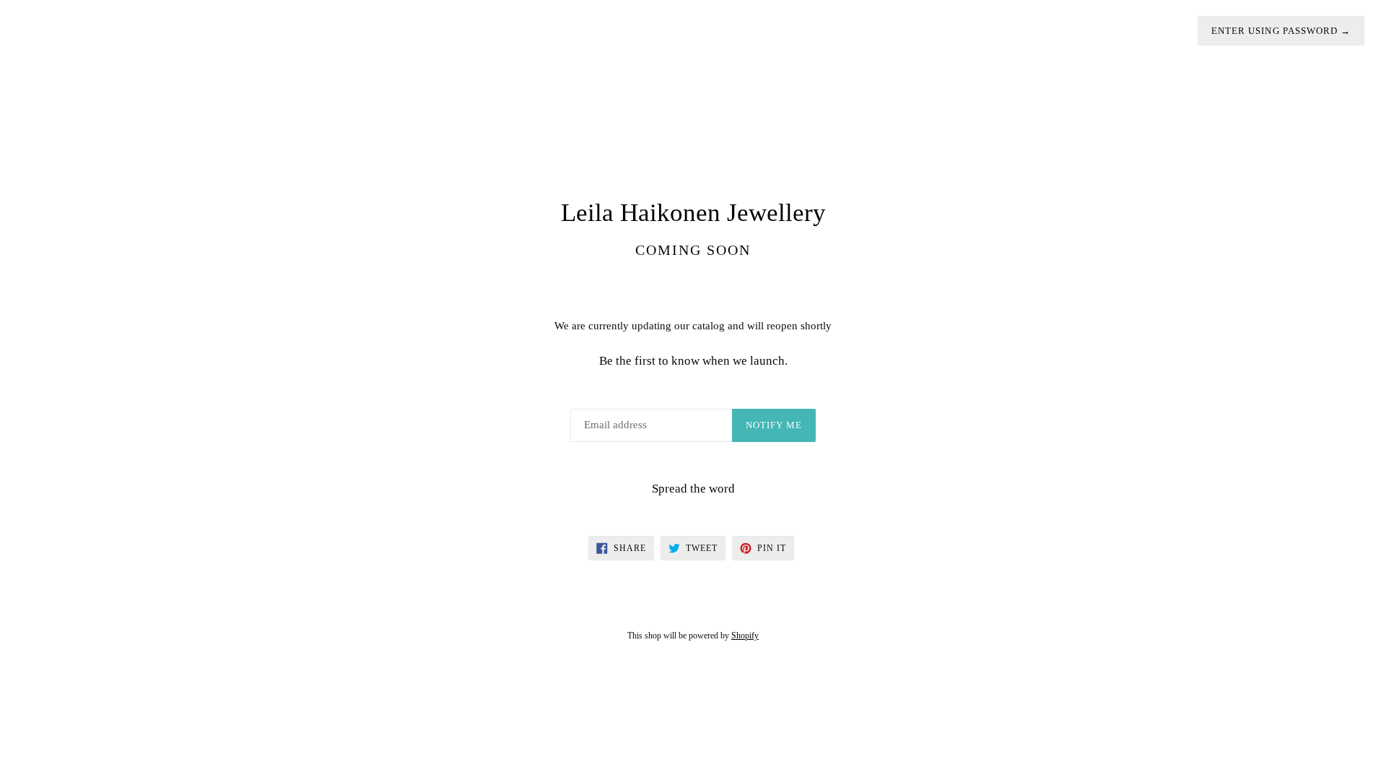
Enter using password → (1281, 30)
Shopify (745, 635)
